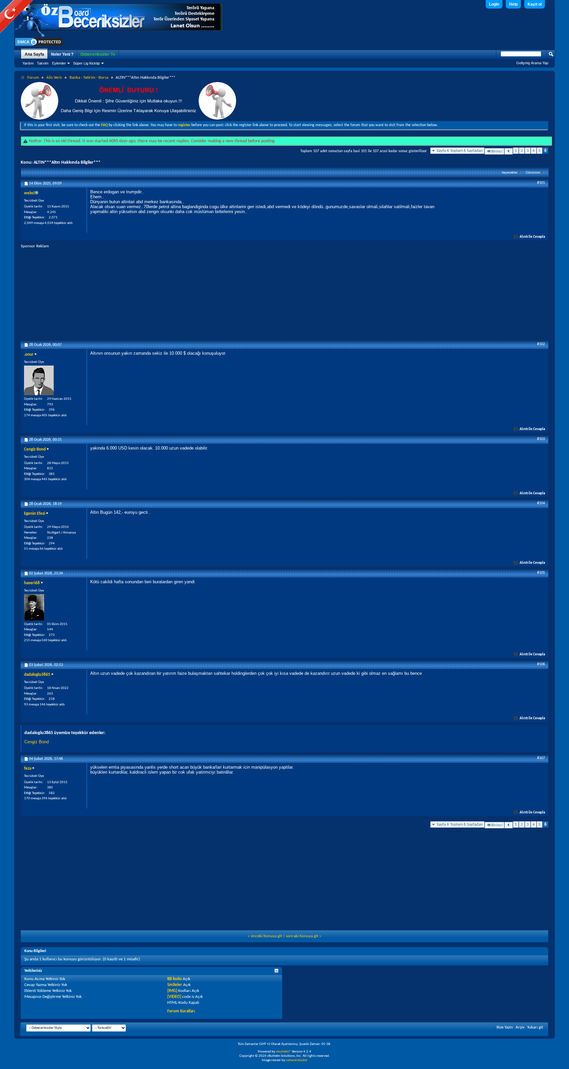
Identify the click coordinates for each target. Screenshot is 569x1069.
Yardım (28, 63)
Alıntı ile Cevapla (532, 237)
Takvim (42, 63)
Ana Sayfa (34, 54)
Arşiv (520, 1027)
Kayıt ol (535, 4)
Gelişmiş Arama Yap (532, 63)
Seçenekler (510, 173)
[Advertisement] (284, 295)
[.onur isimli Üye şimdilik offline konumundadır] (39, 380)
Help (513, 4)
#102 (541, 344)
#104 (541, 503)
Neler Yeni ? (62, 54)
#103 (541, 439)
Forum (33, 77)
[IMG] (172, 991)
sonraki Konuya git (302, 936)
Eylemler (59, 63)
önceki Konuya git (266, 936)
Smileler (174, 985)
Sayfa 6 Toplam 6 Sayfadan (460, 151)
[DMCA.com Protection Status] (39, 45)
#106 (541, 664)
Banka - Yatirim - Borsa (88, 77)
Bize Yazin (505, 1027)
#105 (541, 573)
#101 (541, 183)
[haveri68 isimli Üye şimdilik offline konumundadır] (34, 607)
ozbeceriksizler (297, 1060)
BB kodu (174, 979)
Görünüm (533, 173)
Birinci (496, 151)
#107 (541, 758)
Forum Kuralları (181, 1011)
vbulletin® (283, 1052)
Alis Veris (54, 77)
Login (494, 4)
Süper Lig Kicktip (86, 63)
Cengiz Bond (36, 741)
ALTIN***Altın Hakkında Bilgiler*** (67, 162)
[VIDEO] (174, 997)
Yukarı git (535, 1027)
